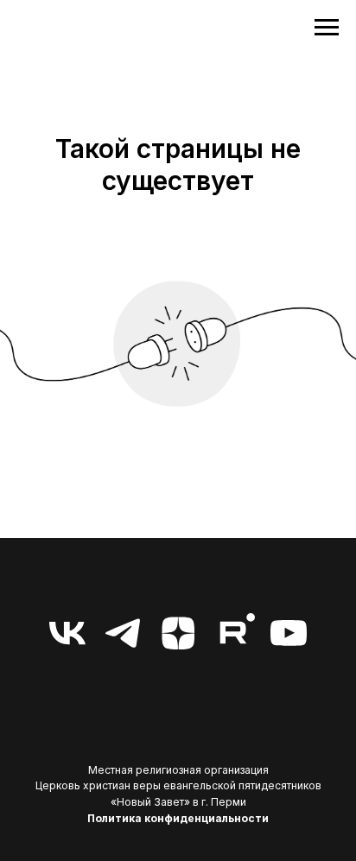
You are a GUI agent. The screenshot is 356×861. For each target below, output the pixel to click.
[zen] (178, 633)
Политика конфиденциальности (178, 818)
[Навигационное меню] (327, 27)
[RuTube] (233, 633)
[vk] (67, 633)
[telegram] (122, 633)
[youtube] (288, 633)
